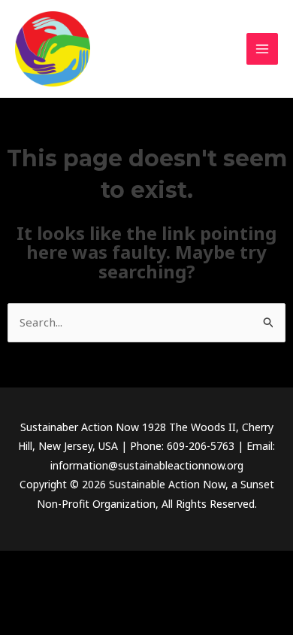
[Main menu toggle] (262, 49)
